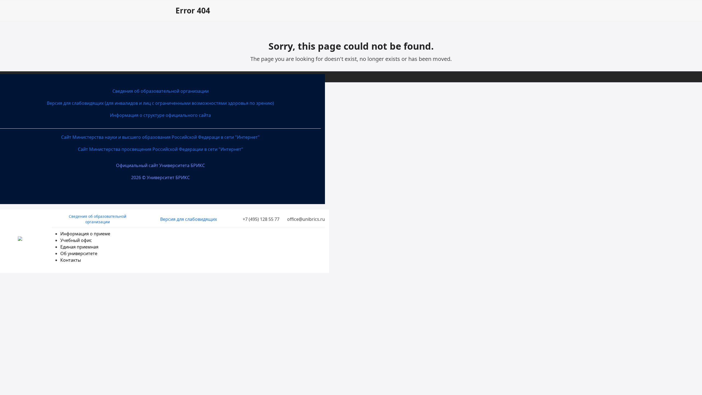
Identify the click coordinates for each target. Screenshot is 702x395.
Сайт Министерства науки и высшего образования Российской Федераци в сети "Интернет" (160, 137)
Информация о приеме (85, 234)
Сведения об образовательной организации (160, 91)
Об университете (78, 253)
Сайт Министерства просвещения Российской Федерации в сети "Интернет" (160, 149)
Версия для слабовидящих (188, 219)
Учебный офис (76, 240)
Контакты (70, 260)
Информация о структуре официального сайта (160, 115)
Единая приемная (79, 247)
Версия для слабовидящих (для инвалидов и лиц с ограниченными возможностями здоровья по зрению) (160, 103)
